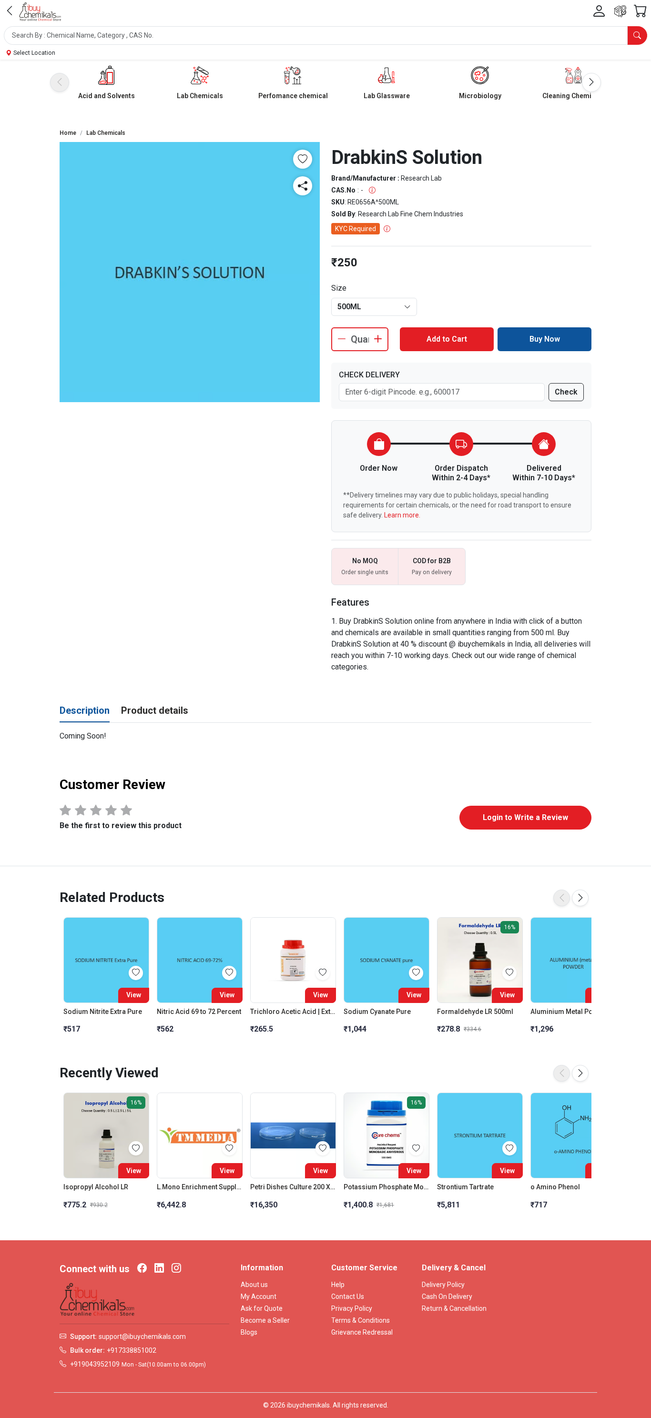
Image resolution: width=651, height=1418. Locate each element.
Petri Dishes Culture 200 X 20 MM (293, 1187)
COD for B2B (432, 561)
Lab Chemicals (200, 96)
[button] (325, 35)
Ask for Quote (262, 1308)
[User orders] (620, 11)
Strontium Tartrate (465, 1187)
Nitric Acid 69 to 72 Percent (199, 1011)
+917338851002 (131, 1350)
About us (254, 1284)
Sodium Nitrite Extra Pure (102, 1011)
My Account (258, 1296)
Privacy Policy (351, 1308)
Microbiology (480, 96)
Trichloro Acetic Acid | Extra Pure (293, 1011)
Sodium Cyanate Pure (377, 1011)
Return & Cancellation (454, 1308)
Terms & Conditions (360, 1320)
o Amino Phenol (555, 1187)
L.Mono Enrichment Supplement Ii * (200, 1187)
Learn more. (402, 515)
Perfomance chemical (293, 96)
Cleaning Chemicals (573, 96)
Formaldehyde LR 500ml (475, 1011)
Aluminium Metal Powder (569, 1011)
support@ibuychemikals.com (142, 1336)
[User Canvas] (599, 11)
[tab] (85, 710)
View (133, 995)
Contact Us (347, 1296)
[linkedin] (159, 1269)
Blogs (249, 1332)
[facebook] (142, 1269)
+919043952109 (95, 1364)
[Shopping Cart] (640, 11)
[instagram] (176, 1269)
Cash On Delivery (447, 1296)
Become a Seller (265, 1320)
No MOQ (365, 561)
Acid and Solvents (106, 96)
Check (566, 391)
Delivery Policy (443, 1284)
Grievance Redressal (362, 1332)
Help (338, 1284)
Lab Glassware (387, 96)
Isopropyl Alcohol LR (95, 1187)
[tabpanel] (325, 736)
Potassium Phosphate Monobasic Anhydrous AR (386, 1187)
